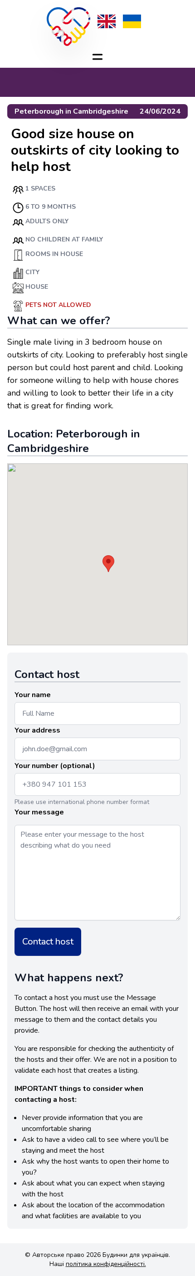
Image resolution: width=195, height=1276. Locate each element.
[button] (108, 564)
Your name (33, 695)
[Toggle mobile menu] (97, 57)
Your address (37, 730)
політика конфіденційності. (106, 1264)
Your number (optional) (55, 766)
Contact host (47, 941)
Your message (39, 812)
